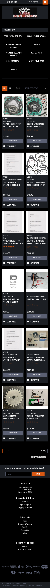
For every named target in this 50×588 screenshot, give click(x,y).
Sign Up (35, 2)
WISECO (6, 119)
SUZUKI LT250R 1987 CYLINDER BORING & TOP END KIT (11, 185)
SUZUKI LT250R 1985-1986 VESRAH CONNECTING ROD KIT (36, 418)
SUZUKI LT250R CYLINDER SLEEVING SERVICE (11, 360)
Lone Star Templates (35, 586)
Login (28, 2)
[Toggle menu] (3, 3)
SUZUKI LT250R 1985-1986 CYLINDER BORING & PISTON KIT (13, 243)
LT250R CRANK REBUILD (37, 299)
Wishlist (25, 502)
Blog (25, 533)
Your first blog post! (25, 549)
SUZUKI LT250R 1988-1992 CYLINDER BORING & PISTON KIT (36, 243)
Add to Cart (13, 141)
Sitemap (24, 583)
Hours (25, 521)
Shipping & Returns (25, 508)
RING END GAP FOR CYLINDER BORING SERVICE (11, 302)
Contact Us (25, 530)
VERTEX (30, 177)
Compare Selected (38, 457)
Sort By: (19, 88)
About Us (25, 527)
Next (43, 451)
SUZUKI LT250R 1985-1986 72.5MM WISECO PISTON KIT (36, 360)
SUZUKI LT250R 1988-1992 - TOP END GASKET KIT (37, 126)
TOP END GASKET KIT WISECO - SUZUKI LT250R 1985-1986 (12, 126)
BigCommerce (14, 586)
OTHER (5, 294)
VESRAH (30, 411)
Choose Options (13, 374)
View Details (37, 199)
